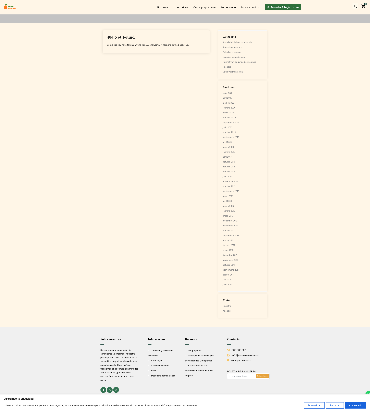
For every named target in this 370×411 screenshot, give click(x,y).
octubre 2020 (229, 132)
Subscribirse (262, 376)
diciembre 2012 (230, 220)
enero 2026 (228, 112)
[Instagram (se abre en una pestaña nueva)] (116, 390)
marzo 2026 (228, 102)
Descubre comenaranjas (163, 375)
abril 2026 (227, 98)
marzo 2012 (228, 240)
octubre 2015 (229, 166)
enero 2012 (228, 250)
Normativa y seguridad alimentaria (239, 62)
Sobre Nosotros (250, 7)
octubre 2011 (229, 265)
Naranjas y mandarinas (234, 57)
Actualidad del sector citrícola (237, 42)
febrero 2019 (229, 152)
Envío (154, 370)
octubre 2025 (229, 117)
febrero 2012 (229, 245)
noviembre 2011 (230, 260)
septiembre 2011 (230, 269)
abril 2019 (227, 142)
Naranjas (162, 7)
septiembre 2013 (231, 191)
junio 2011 (227, 284)
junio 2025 (228, 127)
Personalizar (314, 405)
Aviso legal (156, 360)
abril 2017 (227, 156)
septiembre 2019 (231, 137)
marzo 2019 (228, 147)
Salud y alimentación (233, 71)
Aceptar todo (355, 405)
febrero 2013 (229, 210)
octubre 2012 (229, 230)
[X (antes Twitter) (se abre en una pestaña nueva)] (110, 390)
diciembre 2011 (230, 255)
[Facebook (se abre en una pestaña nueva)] (103, 390)
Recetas (227, 66)
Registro (227, 306)
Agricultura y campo (232, 47)
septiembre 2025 (231, 122)
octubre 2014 (229, 171)
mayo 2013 (228, 196)
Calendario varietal (160, 365)
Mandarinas (180, 7)
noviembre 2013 (230, 181)
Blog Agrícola (194, 350)
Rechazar (335, 405)
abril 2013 (227, 201)
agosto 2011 (228, 274)
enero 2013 (228, 215)
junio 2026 (228, 93)
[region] (185, 402)
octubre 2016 (229, 161)
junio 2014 (227, 176)
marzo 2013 (228, 206)
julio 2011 (227, 279)
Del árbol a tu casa (232, 52)
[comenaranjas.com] (9, 6)
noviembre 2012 (230, 225)
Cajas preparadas (204, 7)
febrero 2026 (229, 107)
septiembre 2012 (231, 235)
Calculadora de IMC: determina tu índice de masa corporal (199, 370)
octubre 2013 (229, 186)
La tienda (227, 7)
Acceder (227, 310)
